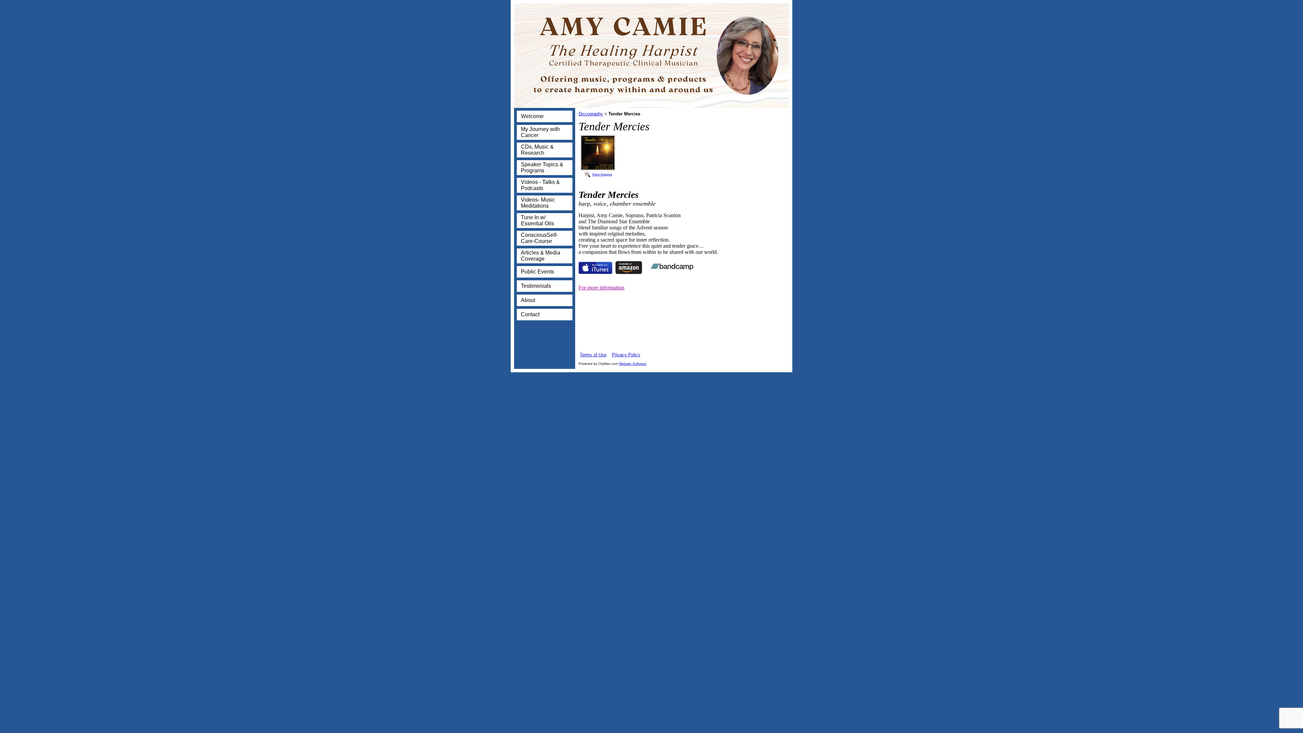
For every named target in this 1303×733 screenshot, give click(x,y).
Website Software (632, 363)
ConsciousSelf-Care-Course (539, 238)
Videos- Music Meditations (538, 203)
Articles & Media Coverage (540, 256)
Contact (530, 314)
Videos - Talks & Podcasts (540, 185)
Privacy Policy (626, 354)
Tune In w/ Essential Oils (537, 220)
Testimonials (536, 286)
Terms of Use (593, 354)
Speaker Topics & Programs (542, 167)
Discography (591, 113)
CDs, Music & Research (537, 150)
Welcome (532, 116)
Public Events (537, 272)
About (528, 300)
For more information (601, 287)
